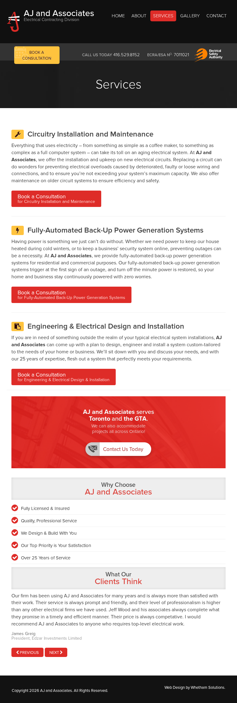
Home (118, 16)
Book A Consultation (36, 55)
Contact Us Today (123, 449)
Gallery (190, 16)
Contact (216, 16)
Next (54, 652)
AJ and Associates (59, 14)
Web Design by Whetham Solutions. (194, 687)
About (138, 16)
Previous (29, 652)
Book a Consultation (56, 198)
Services (163, 16)
